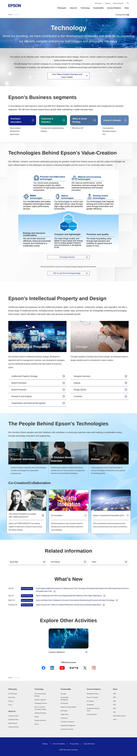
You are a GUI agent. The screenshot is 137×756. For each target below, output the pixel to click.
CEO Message (12, 693)
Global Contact (117, 3)
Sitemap (45, 744)
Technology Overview (67, 257)
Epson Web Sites (89, 744)
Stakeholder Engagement (68, 725)
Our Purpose (55, 562)
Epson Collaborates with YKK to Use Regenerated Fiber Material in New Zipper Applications (69, 595)
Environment (64, 703)
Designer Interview (82, 376)
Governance (64, 718)
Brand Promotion (19, 383)
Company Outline (13, 716)
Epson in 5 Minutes (92, 697)
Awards (77, 383)
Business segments (40, 699)
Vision (94, 562)
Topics (115, 719)
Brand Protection (19, 390)
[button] (16, 689)
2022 (114, 708)
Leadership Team (13, 719)
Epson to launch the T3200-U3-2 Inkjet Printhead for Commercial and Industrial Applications (68, 605)
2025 (114, 697)
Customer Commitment (67, 722)
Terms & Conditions (59, 744)
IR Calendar (90, 701)
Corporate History (13, 727)
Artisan (37, 724)
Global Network (12, 723)
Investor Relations (114, 8)
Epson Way (14, 562)
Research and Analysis (22, 396)
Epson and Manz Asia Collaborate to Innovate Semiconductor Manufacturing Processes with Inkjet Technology (75, 600)
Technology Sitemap (121, 14)
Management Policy (92, 693)
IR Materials (90, 704)
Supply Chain (64, 714)
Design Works (80, 390)
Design (37, 716)
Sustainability (98, 8)
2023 (114, 704)
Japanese (107, 3)
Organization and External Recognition (29, 403)
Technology (85, 8)
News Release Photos (119, 716)
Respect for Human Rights (68, 707)
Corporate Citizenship (67, 729)
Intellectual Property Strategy (24, 376)
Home (10, 14)
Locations (78, 396)
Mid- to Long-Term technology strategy (67, 273)
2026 (114, 693)
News (127, 8)
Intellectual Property (40, 713)
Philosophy (61, 8)
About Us (73, 8)
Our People (64, 710)
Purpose (10, 701)
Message (63, 693)
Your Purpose (98, 3)
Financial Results (92, 714)
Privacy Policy (74, 744)
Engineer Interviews (40, 720)
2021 (114, 712)
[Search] (128, 3)
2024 (114, 701)
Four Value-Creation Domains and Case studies (67, 75)
